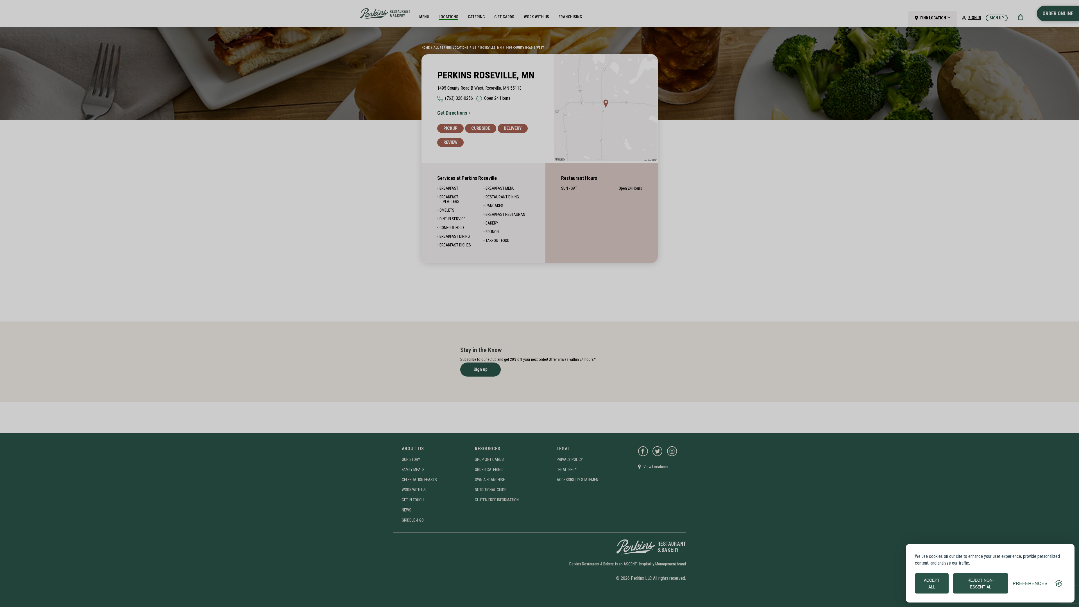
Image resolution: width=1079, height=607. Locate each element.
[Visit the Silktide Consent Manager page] (1059, 583)
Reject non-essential (980, 583)
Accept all (932, 583)
